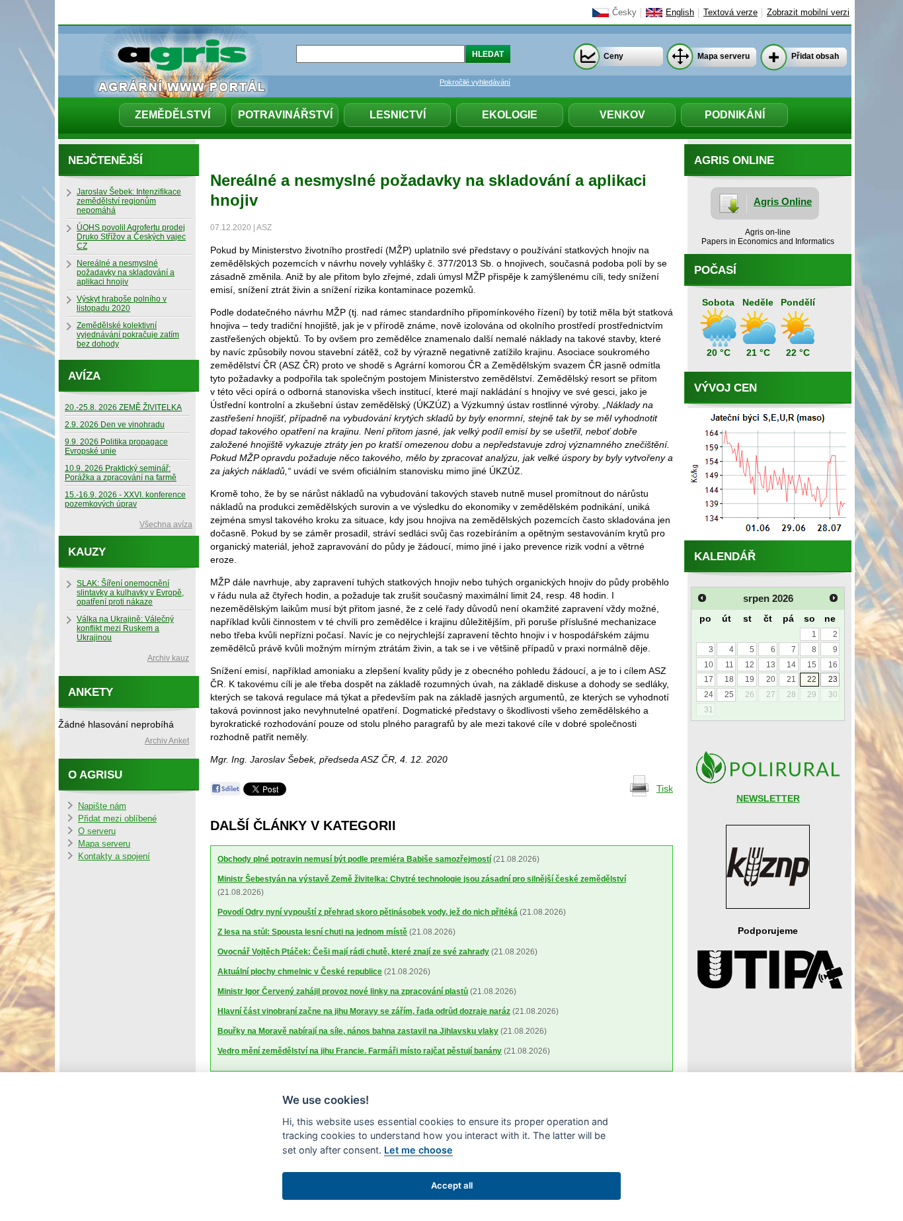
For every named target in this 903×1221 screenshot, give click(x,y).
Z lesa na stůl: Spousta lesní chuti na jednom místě (312, 932)
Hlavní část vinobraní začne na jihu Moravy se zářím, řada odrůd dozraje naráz (363, 1011)
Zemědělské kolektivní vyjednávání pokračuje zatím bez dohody (128, 335)
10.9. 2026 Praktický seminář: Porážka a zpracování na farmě (121, 473)
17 (708, 679)
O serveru (97, 831)
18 (729, 679)
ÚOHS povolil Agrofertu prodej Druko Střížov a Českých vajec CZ (131, 237)
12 (749, 664)
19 (749, 679)
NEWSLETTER (768, 798)
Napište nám (102, 806)
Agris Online (783, 201)
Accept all (452, 1185)
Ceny (613, 56)
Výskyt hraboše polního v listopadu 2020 (122, 303)
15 (811, 664)
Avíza (84, 376)
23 (833, 679)
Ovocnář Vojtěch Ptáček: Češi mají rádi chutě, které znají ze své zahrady (353, 951)
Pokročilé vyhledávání (475, 82)
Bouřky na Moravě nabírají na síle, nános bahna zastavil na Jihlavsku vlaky (357, 1031)
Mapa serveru (723, 56)
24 (708, 694)
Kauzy (87, 552)
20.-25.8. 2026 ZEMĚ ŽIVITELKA (123, 407)
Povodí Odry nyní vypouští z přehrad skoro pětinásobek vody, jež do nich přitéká (367, 912)
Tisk (664, 788)
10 (708, 664)
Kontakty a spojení (114, 856)
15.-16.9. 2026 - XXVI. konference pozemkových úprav (125, 499)
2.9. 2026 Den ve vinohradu (115, 424)
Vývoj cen (725, 388)
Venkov (622, 114)
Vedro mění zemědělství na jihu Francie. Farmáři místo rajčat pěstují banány (359, 1051)
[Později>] (833, 598)
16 (833, 664)
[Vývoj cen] (767, 537)
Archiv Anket (167, 740)
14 (791, 664)
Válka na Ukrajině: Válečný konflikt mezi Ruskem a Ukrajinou (125, 628)
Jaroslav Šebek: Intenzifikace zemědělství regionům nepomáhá (129, 201)
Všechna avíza (165, 524)
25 (729, 694)
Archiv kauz (168, 658)
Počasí (715, 270)
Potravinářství (285, 114)
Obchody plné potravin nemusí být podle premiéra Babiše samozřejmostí (354, 859)
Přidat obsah (815, 56)
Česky (624, 12)
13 (770, 664)
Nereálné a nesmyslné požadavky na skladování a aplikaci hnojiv (126, 272)
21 (791, 679)
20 (770, 679)
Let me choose (418, 1150)
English (680, 12)
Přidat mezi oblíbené (117, 818)
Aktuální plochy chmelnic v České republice (299, 971)
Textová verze (730, 12)
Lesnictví (398, 114)
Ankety (90, 692)
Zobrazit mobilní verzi (808, 12)
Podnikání (735, 114)
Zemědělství (172, 114)
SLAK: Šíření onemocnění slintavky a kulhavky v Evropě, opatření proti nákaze (130, 593)
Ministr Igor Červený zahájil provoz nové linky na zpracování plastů (342, 991)
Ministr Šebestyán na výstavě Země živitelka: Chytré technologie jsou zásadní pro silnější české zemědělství (421, 879)
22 (811, 679)
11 (729, 664)
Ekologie (509, 114)
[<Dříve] (702, 598)
